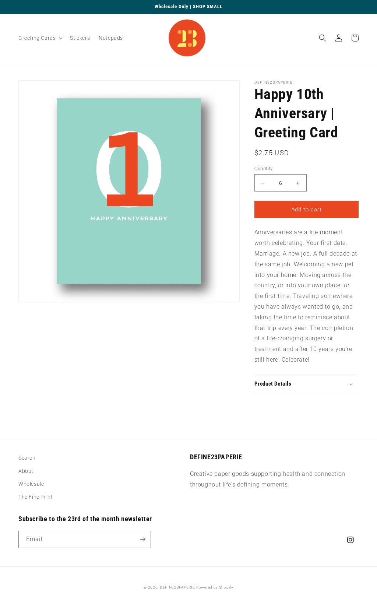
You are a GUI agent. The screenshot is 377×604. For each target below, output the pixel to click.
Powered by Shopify (214, 587)
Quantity (263, 168)
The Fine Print (35, 497)
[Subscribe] (142, 539)
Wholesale (31, 484)
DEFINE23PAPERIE (177, 587)
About (26, 471)
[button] (40, 38)
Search (27, 458)
